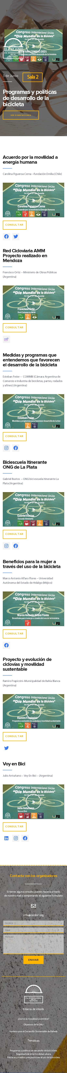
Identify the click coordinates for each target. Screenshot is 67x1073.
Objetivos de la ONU (33, 1024)
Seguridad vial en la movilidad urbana (33, 1054)
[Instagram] (6, 448)
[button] (33, 200)
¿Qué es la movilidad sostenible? (33, 1018)
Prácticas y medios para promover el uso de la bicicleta (33, 1057)
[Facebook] (6, 236)
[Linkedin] (6, 838)
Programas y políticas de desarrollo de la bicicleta (33, 1050)
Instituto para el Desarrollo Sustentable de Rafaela (33, 1031)
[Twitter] (16, 236)
